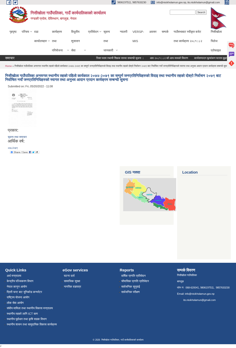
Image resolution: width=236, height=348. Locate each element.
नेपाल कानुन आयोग (17, 286)
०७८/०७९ (13, 147)
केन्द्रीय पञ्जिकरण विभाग (20, 281)
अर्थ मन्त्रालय (14, 275)
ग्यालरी (123, 31)
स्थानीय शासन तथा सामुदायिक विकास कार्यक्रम (32, 324)
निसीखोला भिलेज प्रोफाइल (216, 41)
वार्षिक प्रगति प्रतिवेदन (133, 275)
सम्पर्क (165, 31)
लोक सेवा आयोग (15, 303)
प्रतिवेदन (93, 31)
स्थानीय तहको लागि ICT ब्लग (22, 313)
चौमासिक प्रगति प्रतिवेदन (135, 281)
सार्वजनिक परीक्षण (130, 292)
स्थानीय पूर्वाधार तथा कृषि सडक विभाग (27, 319)
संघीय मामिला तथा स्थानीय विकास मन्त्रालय (30, 308)
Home (8, 66)
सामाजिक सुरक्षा (72, 281)
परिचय (25, 31)
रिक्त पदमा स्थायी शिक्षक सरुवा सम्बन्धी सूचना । (117, 58)
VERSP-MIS (138, 36)
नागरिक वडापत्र (72, 286)
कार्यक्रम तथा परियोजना (57, 41)
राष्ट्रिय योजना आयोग (18, 297)
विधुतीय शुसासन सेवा (75, 41)
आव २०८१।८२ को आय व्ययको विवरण (166, 58)
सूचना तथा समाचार (17, 136)
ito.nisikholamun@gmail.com (199, 299)
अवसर (153, 31)
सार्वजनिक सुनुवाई (130, 286)
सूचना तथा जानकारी (108, 41)
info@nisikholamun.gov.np (199, 293)
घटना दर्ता (69, 275)
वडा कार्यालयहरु (40, 36)
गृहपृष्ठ (13, 31)
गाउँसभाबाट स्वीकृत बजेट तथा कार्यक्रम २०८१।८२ (188, 36)
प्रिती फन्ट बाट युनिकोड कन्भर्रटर (24, 292)
